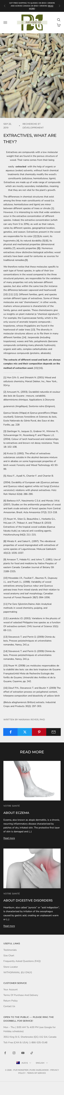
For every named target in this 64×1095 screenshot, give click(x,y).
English (40, 1063)
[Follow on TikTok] (31, 1053)
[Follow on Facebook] (5, 1053)
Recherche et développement (33, 125)
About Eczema (16, 813)
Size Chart (8, 955)
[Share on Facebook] (10, 732)
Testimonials (10, 950)
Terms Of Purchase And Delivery (20, 995)
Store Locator (10, 966)
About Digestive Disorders (28, 900)
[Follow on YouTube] (23, 1053)
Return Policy (10, 1000)
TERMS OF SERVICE (36, 1073)
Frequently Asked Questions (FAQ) (22, 961)
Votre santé (11, 805)
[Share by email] (53, 732)
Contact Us (9, 1006)
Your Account (10, 989)
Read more (9, 838)
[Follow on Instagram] (14, 1053)
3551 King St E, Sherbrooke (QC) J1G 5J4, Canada (29, 1036)
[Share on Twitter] (25, 732)
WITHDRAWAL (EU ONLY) (17, 972)
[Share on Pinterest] (39, 732)
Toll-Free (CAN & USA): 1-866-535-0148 (25, 1042)
